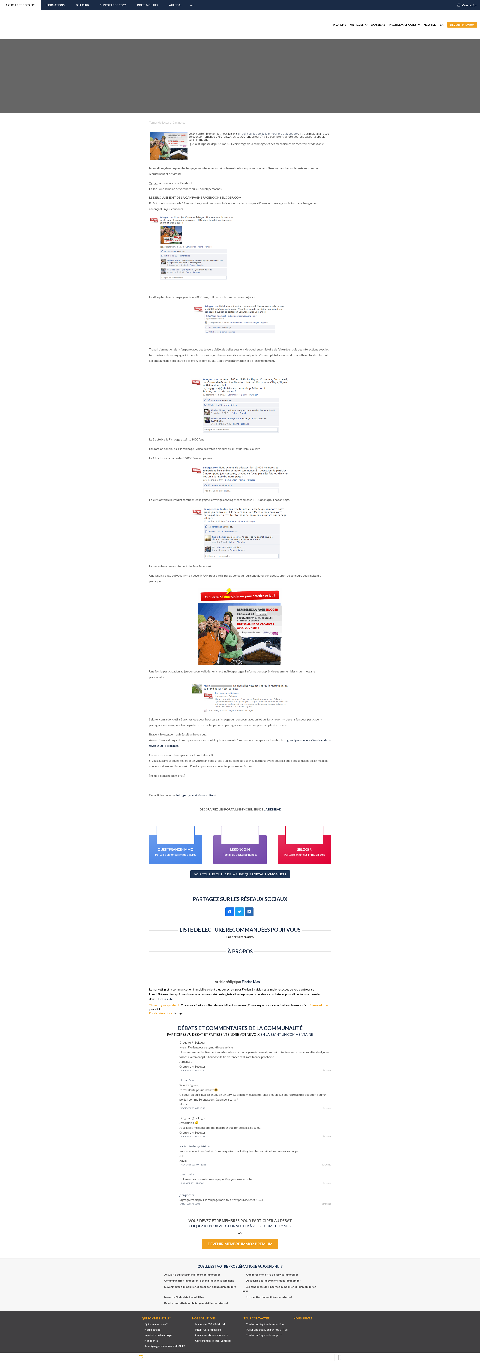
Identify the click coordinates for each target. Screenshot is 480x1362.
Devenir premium (462, 24)
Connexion (469, 5)
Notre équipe (152, 1329)
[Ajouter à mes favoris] (141, 1357)
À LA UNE (339, 24)
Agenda (175, 5)
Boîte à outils (147, 5)
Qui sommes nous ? (156, 1324)
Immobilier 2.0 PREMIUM (210, 1324)
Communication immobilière (211, 1335)
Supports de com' (113, 5)
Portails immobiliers (202, 795)
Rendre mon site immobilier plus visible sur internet (196, 1303)
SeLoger (181, 795)
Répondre (326, 1070)
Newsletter (433, 24)
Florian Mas (251, 982)
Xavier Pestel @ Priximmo (195, 1146)
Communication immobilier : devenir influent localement (214, 1005)
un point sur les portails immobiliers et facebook (268, 133)
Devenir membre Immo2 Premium (240, 1244)
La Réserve (272, 809)
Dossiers (378, 24)
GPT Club (82, 5)
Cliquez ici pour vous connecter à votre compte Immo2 (240, 1226)
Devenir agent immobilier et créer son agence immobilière (200, 1286)
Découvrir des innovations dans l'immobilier (273, 1280)
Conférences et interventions (213, 1340)
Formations (55, 5)
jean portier (186, 1195)
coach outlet (187, 1174)
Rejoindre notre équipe (158, 1335)
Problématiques (402, 24)
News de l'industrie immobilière (184, 1297)
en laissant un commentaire (286, 1034)
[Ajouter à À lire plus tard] (339, 1357)
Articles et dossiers (20, 5)
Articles (357, 24)
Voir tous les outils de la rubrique (240, 874)
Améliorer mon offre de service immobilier (272, 1274)
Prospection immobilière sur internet (269, 1297)
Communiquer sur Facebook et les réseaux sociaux (278, 1005)
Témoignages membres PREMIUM (165, 1346)
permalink (154, 1009)
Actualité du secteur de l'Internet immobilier (192, 1274)
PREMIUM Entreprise (208, 1329)
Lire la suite (165, 999)
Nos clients (151, 1340)
